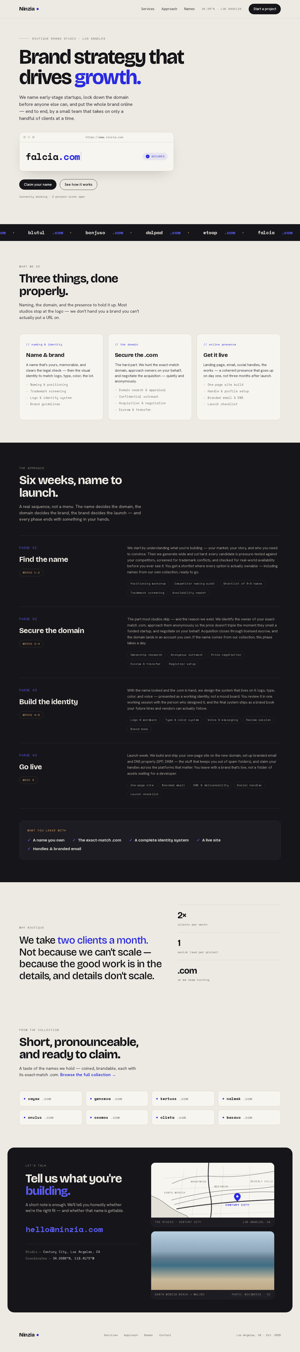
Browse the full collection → (88, 1074)
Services (147, 9)
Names (189, 9)
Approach (169, 9)
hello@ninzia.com (64, 1229)
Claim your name (38, 184)
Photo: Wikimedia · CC (251, 1294)
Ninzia (26, 9)
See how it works (78, 184)
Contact (165, 1335)
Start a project (264, 9)
